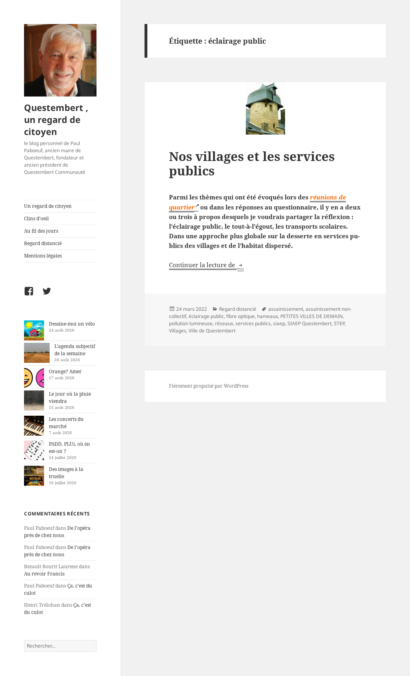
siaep (279, 323)
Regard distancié (43, 243)
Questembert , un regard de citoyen (56, 119)
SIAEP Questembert (309, 323)
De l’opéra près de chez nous (57, 532)
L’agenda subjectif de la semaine (74, 350)
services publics (253, 323)
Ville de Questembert (212, 330)
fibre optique (240, 316)
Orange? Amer (65, 371)
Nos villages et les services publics (252, 163)
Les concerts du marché (66, 423)
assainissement (285, 309)
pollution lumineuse (191, 323)
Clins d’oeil (36, 218)
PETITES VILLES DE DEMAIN (311, 316)
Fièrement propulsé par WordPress (208, 385)
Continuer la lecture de (206, 265)
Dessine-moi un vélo (72, 323)
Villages (177, 330)
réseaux (224, 323)
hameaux (267, 316)
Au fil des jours (41, 230)
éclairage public (206, 316)
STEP (339, 323)
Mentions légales (43, 255)
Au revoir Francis (44, 573)
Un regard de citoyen (48, 206)
